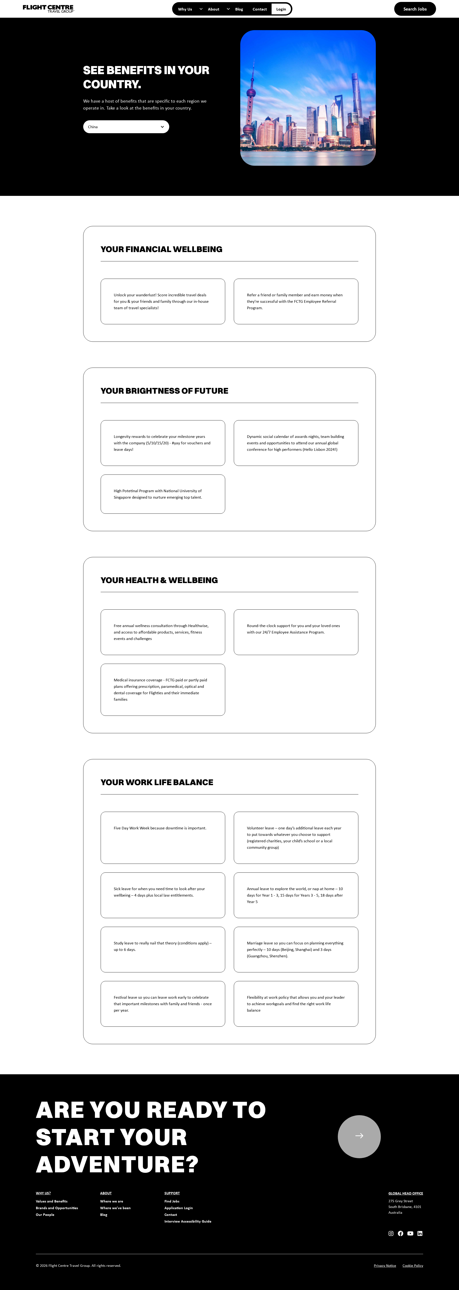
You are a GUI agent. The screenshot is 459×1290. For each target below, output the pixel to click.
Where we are (111, 1201)
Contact (260, 9)
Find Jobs (171, 1201)
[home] (49, 9)
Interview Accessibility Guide (187, 1221)
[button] (188, 9)
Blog (239, 9)
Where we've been (115, 1207)
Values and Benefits (51, 1201)
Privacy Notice (385, 1265)
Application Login (178, 1207)
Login (281, 9)
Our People (45, 1214)
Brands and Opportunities (57, 1207)
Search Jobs (415, 9)
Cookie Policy (413, 1265)
